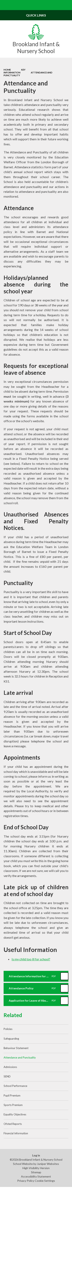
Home (7, 69)
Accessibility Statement (36, 1176)
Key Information (14, 71)
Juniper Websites (48, 1163)
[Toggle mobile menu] (5, 5)
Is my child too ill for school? (31, 959)
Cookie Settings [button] (45, 1180)
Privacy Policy (25, 1180)
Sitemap (36, 1172)
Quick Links (36, 15)
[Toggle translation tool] (57, 5)
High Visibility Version (36, 1168)
